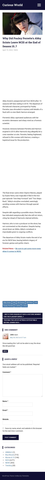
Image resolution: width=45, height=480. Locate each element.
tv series (17, 306)
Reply (5, 351)
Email (5, 410)
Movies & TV (10, 458)
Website (6, 419)
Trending (8, 466)
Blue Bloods (9, 455)
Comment (7, 372)
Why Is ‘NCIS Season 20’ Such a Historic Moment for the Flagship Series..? (22, 315)
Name (5, 401)
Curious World (13, 5)
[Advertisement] (22, 74)
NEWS (7, 463)
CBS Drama (20, 302)
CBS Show (29, 302)
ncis (36, 302)
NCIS (16, 50)
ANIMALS (8, 452)
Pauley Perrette (8, 306)
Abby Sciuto (7, 302)
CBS (14, 302)
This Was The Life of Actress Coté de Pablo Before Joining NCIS (20, 321)
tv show (24, 306)
